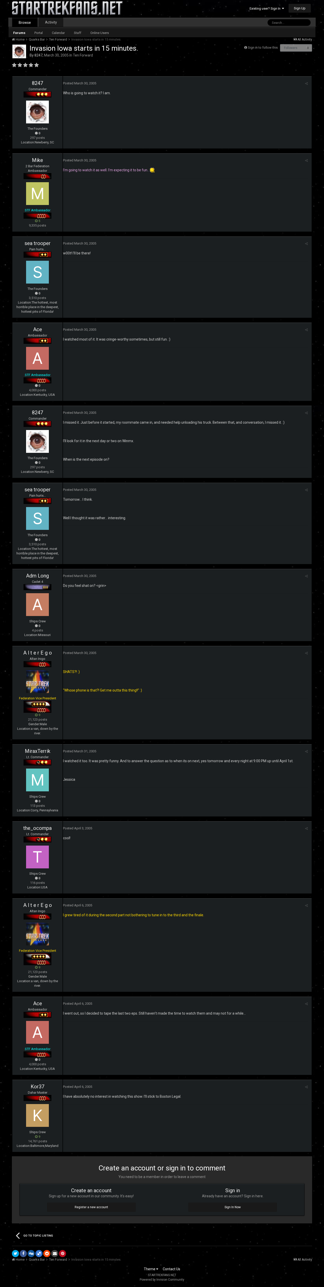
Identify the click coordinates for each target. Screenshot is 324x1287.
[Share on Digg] (31, 1253)
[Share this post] (306, 83)
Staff (77, 33)
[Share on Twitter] (15, 1253)
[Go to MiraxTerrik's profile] (37, 780)
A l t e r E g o (37, 653)
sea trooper (38, 243)
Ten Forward (83, 55)
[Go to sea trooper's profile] (37, 272)
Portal (38, 33)
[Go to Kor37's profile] (37, 1115)
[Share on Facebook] (23, 1253)
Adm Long (37, 576)
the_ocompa (37, 828)
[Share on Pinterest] (62, 1253)
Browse (25, 23)
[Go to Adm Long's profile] (37, 604)
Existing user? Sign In (266, 8)
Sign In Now (233, 1207)
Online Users (99, 33)
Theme (150, 1269)
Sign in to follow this (263, 47)
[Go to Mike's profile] (37, 193)
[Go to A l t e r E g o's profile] (37, 681)
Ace (37, 329)
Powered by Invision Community (162, 1279)
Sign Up (300, 8)
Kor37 (37, 1087)
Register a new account (91, 1207)
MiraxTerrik (37, 751)
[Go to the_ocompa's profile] (37, 857)
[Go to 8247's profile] (19, 51)
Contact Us (171, 1269)
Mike (37, 160)
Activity (51, 22)
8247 (38, 55)
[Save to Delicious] (39, 1253)
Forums (19, 33)
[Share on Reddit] (46, 1253)
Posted (79, 83)
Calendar (58, 33)
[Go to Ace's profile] (37, 358)
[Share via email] (54, 1253)
